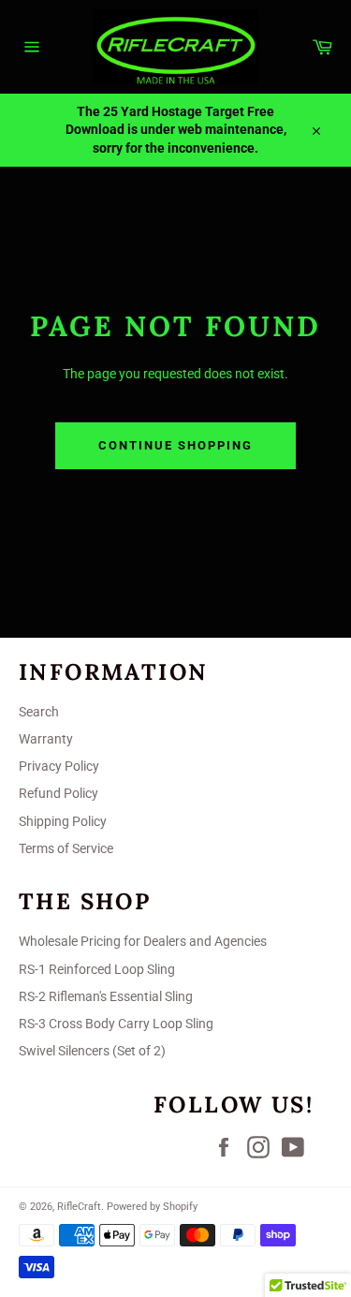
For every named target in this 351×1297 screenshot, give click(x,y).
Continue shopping (175, 445)
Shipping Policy (63, 821)
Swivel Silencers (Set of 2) (92, 1050)
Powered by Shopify (152, 1207)
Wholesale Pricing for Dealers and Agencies (143, 941)
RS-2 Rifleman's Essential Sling (106, 996)
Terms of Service (66, 848)
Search (39, 711)
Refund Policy (58, 793)
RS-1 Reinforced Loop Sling (97, 969)
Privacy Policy (59, 766)
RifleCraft (79, 1207)
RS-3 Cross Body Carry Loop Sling (116, 1023)
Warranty (46, 738)
